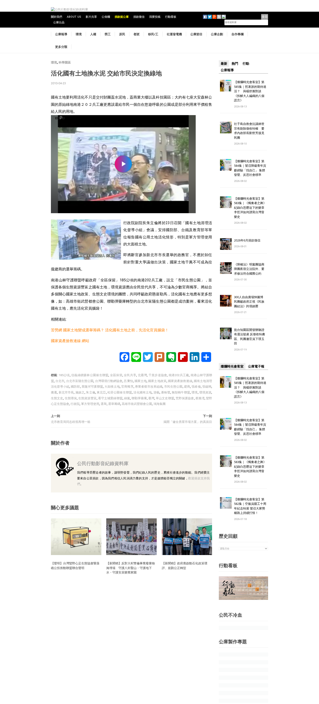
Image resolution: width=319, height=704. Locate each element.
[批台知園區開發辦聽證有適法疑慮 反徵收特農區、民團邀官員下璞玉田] (226, 333)
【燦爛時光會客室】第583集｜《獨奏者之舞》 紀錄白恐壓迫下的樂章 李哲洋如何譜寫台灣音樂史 (250, 207)
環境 (79, 34)
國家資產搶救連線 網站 (70, 341)
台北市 (59, 381)
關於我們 (56, 16)
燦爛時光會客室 (232, 366)
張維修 (196, 386)
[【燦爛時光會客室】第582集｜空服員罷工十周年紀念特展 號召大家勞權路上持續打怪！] (226, 502)
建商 (187, 386)
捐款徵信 (139, 16)
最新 (224, 63)
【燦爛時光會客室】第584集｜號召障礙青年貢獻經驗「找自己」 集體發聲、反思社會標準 (250, 168)
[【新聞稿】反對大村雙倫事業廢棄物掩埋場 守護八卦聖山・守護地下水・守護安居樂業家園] (131, 536)
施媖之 (80, 392)
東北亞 (101, 392)
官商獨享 (127, 386)
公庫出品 (58, 22)
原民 (122, 34)
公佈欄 (106, 16)
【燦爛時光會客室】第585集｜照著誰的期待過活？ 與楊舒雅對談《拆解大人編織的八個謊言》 (250, 91)
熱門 (235, 63)
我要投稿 (154, 16)
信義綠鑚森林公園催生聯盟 (89, 375)
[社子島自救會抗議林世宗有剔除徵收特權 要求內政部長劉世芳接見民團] (226, 127)
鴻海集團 (159, 404)
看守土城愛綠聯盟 (110, 398)
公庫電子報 (256, 366)
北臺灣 (142, 375)
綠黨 (127, 398)
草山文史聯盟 (165, 398)
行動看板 (170, 16)
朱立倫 (90, 392)
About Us (74, 16)
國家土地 (141, 381)
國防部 (75, 386)
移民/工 (153, 34)
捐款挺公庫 (122, 16)
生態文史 (57, 398)
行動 (246, 63)
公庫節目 (196, 34)
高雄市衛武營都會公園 (137, 404)
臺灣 (151, 398)
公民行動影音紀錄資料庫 (102, 463)
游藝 (156, 392)
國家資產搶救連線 (180, 381)
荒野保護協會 (185, 398)
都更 (137, 34)
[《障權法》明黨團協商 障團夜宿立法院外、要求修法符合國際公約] (226, 267)
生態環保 (71, 398)
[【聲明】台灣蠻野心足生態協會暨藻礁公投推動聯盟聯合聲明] (76, 536)
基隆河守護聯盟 (92, 386)
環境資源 (205, 392)
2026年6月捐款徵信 (247, 240)
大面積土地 (112, 386)
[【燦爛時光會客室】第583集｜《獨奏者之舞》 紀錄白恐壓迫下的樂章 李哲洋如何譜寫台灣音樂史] (226, 202)
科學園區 (65, 62)
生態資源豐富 (87, 398)
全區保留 (116, 375)
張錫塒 (207, 386)
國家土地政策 (157, 381)
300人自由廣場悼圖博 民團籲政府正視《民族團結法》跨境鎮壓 (250, 301)
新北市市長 (66, 392)
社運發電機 (174, 34)
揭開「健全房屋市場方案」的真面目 (187, 422)
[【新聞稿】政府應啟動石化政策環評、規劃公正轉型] (187, 536)
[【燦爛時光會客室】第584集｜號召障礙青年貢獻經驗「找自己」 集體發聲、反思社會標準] (226, 164)
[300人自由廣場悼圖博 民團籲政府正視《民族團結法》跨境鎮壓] (226, 300)
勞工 (108, 34)
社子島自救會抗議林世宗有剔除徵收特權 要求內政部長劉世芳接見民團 (249, 131)
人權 (93, 34)
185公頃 (64, 375)
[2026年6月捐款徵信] (226, 243)
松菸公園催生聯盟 (119, 392)
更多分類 (61, 47)
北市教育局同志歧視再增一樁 (70, 422)
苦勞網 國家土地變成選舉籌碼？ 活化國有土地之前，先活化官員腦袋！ (110, 330)
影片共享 (91, 16)
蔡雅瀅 (200, 398)
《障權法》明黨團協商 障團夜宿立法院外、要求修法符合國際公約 (250, 269)
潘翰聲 (165, 392)
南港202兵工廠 (179, 375)
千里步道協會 (158, 375)
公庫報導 (61, 34)
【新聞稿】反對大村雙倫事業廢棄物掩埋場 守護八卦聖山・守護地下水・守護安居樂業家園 (130, 567)
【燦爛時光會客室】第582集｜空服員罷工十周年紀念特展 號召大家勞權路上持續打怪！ (250, 506)
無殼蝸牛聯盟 (181, 392)
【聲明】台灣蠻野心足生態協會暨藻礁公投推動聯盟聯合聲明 (75, 565)
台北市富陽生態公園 (80, 381)
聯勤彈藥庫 (139, 398)
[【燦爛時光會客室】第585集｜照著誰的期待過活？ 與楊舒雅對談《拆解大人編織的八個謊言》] (226, 85)
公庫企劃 (217, 34)
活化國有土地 (142, 392)
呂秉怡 (128, 381)
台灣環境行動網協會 (109, 381)
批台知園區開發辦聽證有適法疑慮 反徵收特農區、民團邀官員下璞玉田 (249, 337)
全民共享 (130, 375)
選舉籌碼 (114, 404)
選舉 (104, 404)
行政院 (75, 404)
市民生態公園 (173, 386)
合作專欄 (237, 34)
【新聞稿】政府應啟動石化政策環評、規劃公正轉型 (184, 565)
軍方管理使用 (90, 404)
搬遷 (54, 392)
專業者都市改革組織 (149, 386)
